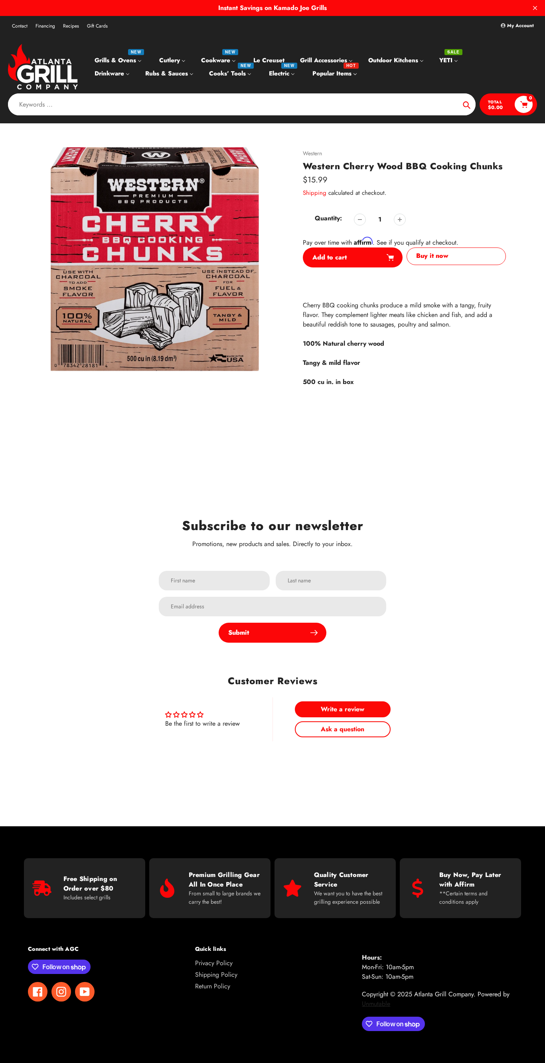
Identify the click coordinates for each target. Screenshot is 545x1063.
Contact (20, 26)
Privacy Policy (214, 963)
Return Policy (212, 986)
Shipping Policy (216, 974)
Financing (45, 26)
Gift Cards (97, 26)
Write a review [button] (342, 709)
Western (312, 153)
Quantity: (328, 218)
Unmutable (376, 1003)
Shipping (314, 192)
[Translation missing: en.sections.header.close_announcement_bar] (535, 8)
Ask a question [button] (342, 729)
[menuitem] (119, 60)
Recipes (71, 26)
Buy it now (432, 255)
